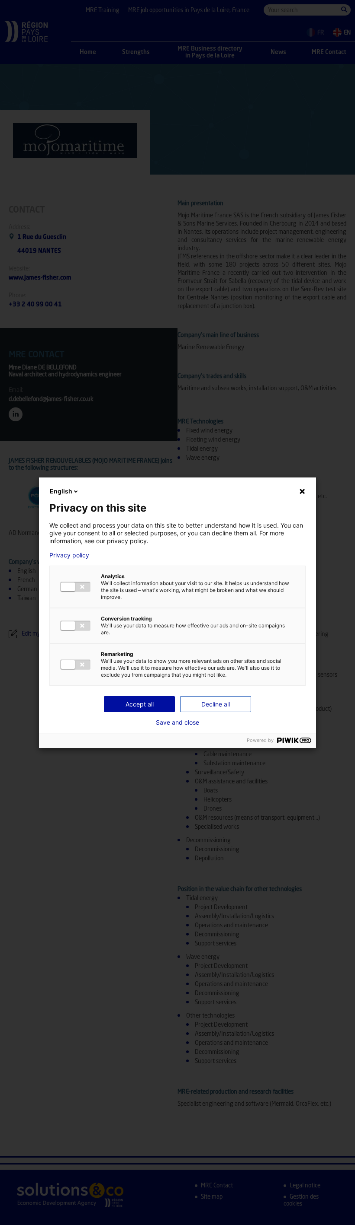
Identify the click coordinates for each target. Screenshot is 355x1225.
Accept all (140, 704)
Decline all (215, 704)
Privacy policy (69, 555)
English (61, 491)
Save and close (177, 722)
